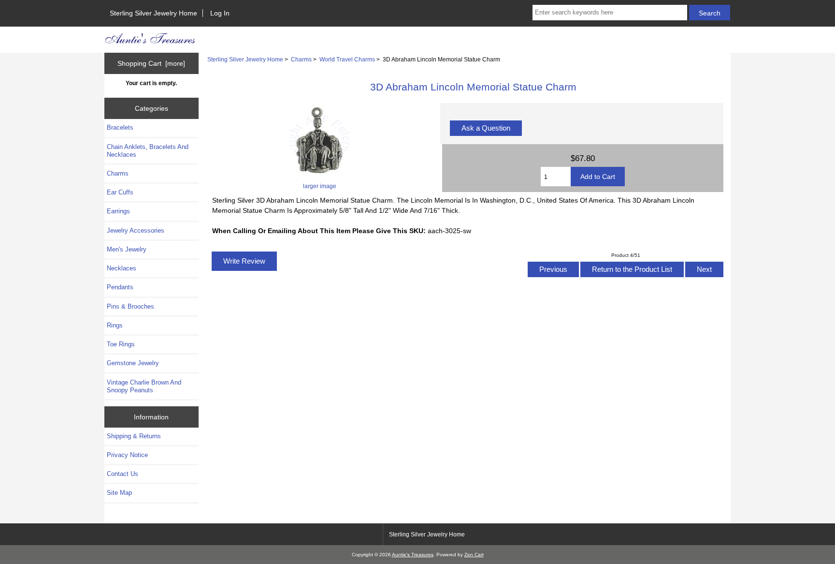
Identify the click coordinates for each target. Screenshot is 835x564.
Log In (220, 13)
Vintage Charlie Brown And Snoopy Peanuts (144, 386)
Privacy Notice (127, 455)
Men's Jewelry (126, 249)
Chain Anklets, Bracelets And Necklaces (147, 150)
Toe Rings (121, 344)
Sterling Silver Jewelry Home (153, 13)
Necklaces (121, 268)
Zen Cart (474, 554)
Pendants (120, 287)
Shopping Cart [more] (151, 63)
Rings (115, 325)
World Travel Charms (347, 59)
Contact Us (122, 473)
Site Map (119, 492)
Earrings (118, 211)
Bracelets (120, 127)
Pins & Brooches (130, 306)
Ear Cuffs (120, 192)
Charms (301, 59)
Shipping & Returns (134, 436)
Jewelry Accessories (135, 230)
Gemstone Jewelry (133, 363)
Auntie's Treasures (412, 554)
